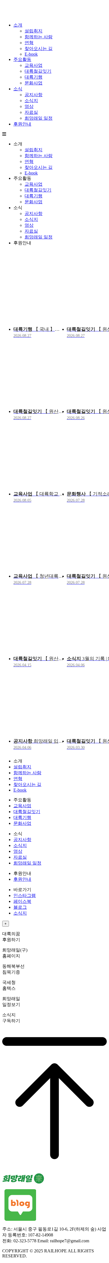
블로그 (20, 907)
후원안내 (22, 124)
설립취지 (33, 31)
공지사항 (33, 94)
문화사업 (33, 83)
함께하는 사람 (39, 36)
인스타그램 (24, 895)
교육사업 (33, 65)
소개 (17, 25)
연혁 (29, 42)
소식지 (31, 100)
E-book (31, 54)
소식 (17, 88)
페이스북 (22, 901)
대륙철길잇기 (38, 71)
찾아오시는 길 (39, 48)
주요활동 (22, 59)
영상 (29, 106)
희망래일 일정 (39, 118)
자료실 (31, 112)
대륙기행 (33, 77)
